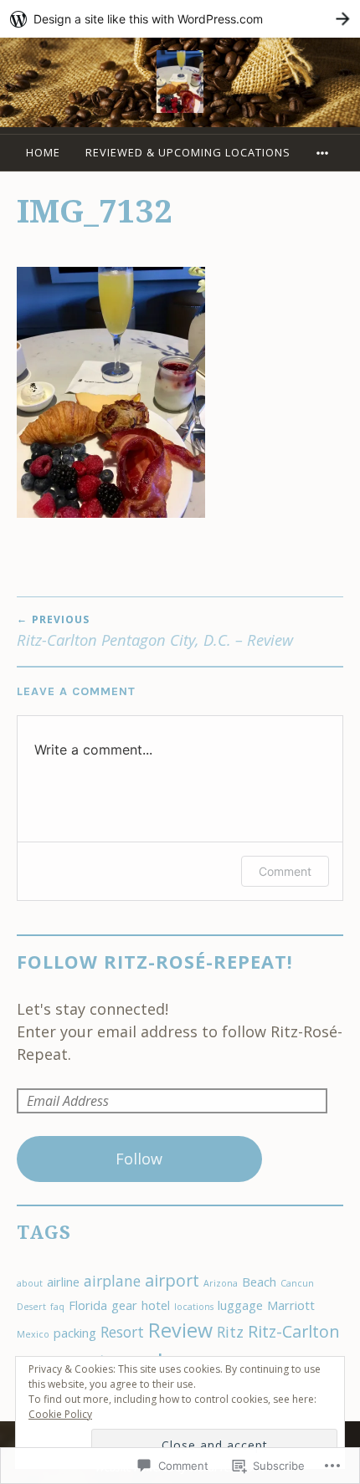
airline (63, 1281)
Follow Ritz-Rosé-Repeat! (155, 961)
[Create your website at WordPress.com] (180, 19)
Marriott (291, 1305)
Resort (122, 1332)
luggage (240, 1305)
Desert (31, 1307)
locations (193, 1307)
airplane (112, 1281)
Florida (88, 1305)
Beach (259, 1281)
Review (180, 1330)
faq (57, 1307)
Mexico (33, 1334)
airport (172, 1280)
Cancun (297, 1283)
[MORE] (324, 153)
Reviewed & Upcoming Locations (188, 152)
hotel (155, 1305)
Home (43, 152)
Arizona (220, 1283)
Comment (285, 871)
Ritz (230, 1332)
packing (75, 1332)
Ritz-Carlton (294, 1331)
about (30, 1283)
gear (124, 1305)
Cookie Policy (60, 1414)
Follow (139, 1159)
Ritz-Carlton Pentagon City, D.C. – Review (155, 630)
